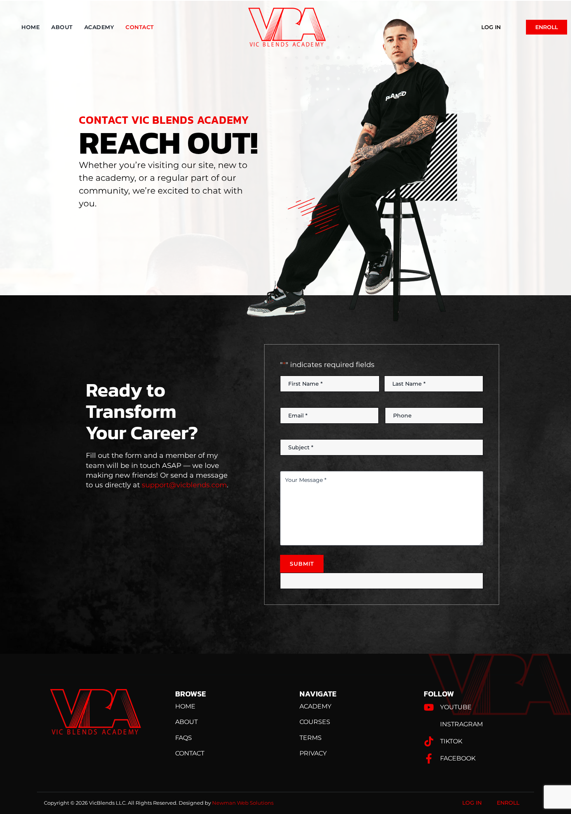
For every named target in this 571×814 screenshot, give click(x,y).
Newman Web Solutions (242, 803)
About (62, 27)
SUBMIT (302, 563)
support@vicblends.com (184, 485)
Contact (139, 27)
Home (30, 27)
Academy (99, 27)
